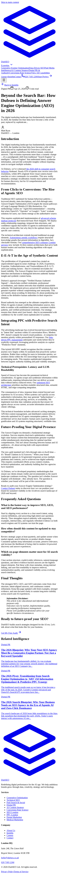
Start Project (43, 76)
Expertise (5, 65)
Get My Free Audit (9, 633)
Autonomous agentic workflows (23, 237)
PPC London (12, 815)
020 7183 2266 (7, 862)
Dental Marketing (14, 817)
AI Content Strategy (20, 70)
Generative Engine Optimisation (15, 68)
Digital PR (11, 805)
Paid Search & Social (16, 802)
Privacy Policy (7, 871)
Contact (18, 76)
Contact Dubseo (8, 488)
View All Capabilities (40, 73)
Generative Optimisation (17, 797)
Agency (4, 76)
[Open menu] (4, 80)
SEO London (12, 812)
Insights (11, 76)
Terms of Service (21, 871)
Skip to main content (10, 2)
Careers (10, 835)
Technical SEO (13, 800)
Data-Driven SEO (37, 68)
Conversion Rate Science (20, 73)
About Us (11, 830)
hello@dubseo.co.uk (10, 858)
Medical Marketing (15, 820)
